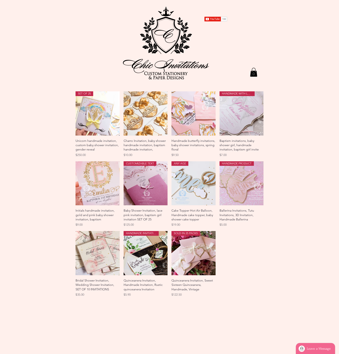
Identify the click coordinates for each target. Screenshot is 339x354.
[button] (253, 72)
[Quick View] (146, 113)
